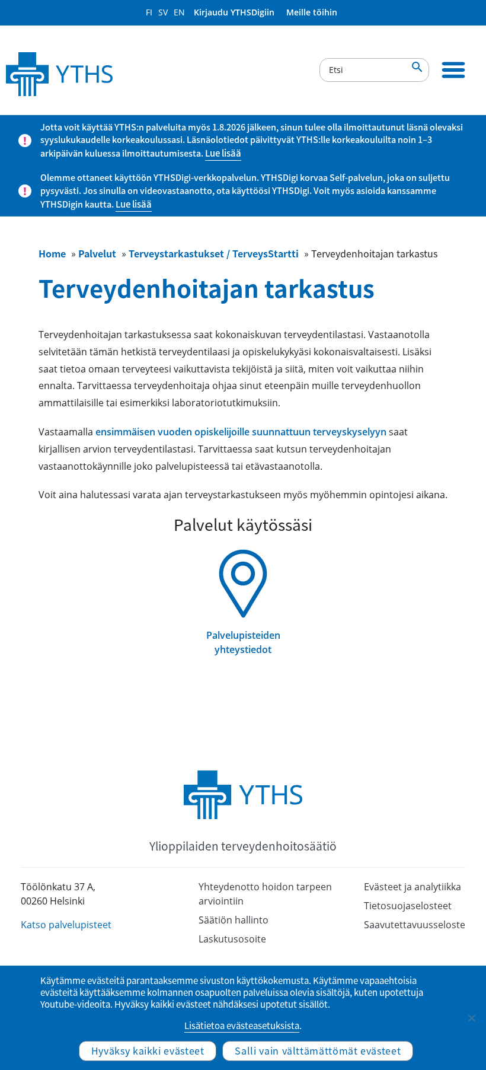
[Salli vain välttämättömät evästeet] (471, 1018)
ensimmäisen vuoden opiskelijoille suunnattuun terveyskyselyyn (240, 431)
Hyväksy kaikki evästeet (147, 1050)
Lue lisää (223, 153)
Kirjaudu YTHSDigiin (234, 12)
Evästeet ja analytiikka (412, 886)
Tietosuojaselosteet (408, 905)
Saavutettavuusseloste (414, 924)
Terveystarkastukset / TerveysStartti (214, 253)
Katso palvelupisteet (66, 924)
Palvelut (97, 253)
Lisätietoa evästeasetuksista (241, 1025)
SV (163, 12)
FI (149, 12)
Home (52, 253)
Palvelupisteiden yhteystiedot (243, 642)
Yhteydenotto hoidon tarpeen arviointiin (265, 893)
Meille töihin (311, 12)
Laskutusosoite (232, 938)
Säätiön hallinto (233, 919)
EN (179, 12)
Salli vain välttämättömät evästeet (318, 1050)
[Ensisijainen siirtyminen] (453, 70)
